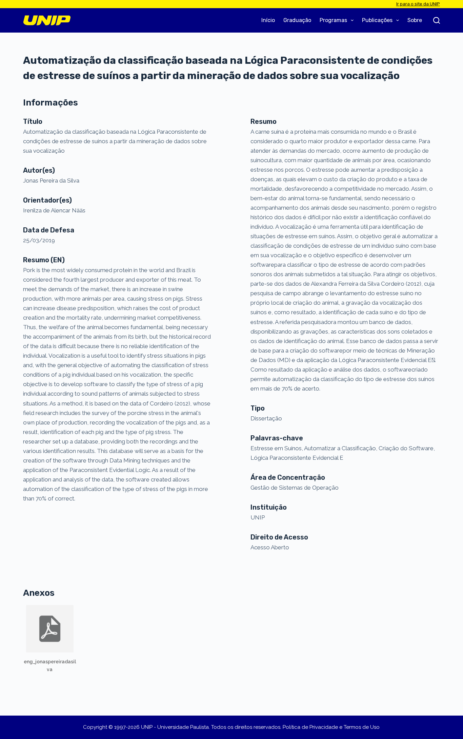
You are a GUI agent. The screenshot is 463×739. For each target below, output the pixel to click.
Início (268, 20)
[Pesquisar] (436, 20)
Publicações (377, 20)
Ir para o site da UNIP (418, 3)
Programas (333, 20)
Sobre (414, 20)
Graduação (297, 20)
